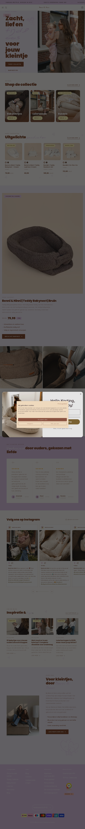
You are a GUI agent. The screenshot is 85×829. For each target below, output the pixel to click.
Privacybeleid (62, 404)
